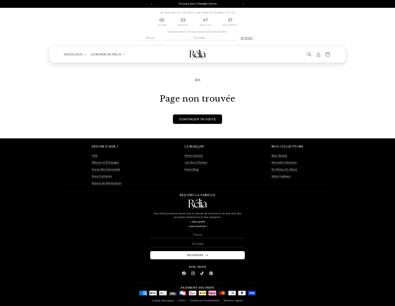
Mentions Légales (233, 300)
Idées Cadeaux (281, 176)
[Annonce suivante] (243, 4)
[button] (74, 54)
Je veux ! (246, 38)
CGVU (182, 300)
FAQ (95, 155)
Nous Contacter (102, 176)
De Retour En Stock (284, 169)
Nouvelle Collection (284, 162)
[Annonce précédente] (151, 4)
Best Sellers (279, 155)
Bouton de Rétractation (106, 183)
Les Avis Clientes (196, 162)
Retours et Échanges (105, 162)
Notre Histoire (194, 155)
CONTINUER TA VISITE (197, 119)
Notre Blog (191, 169)
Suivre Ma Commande (106, 169)
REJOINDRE (195, 255)
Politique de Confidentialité (204, 300)
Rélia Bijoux (167, 300)
